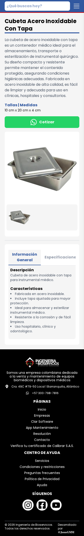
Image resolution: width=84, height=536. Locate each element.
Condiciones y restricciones (42, 466)
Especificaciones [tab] (61, 257)
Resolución (42, 433)
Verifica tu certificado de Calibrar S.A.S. (42, 445)
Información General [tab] (24, 257)
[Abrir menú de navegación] (76, 6)
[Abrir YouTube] (56, 505)
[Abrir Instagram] (28, 505)
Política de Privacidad (42, 479)
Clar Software (42, 421)
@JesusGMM (66, 532)
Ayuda (42, 485)
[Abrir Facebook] (42, 505)
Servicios (42, 460)
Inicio (42, 409)
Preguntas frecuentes (42, 473)
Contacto (42, 439)
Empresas (42, 415)
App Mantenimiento (42, 427)
